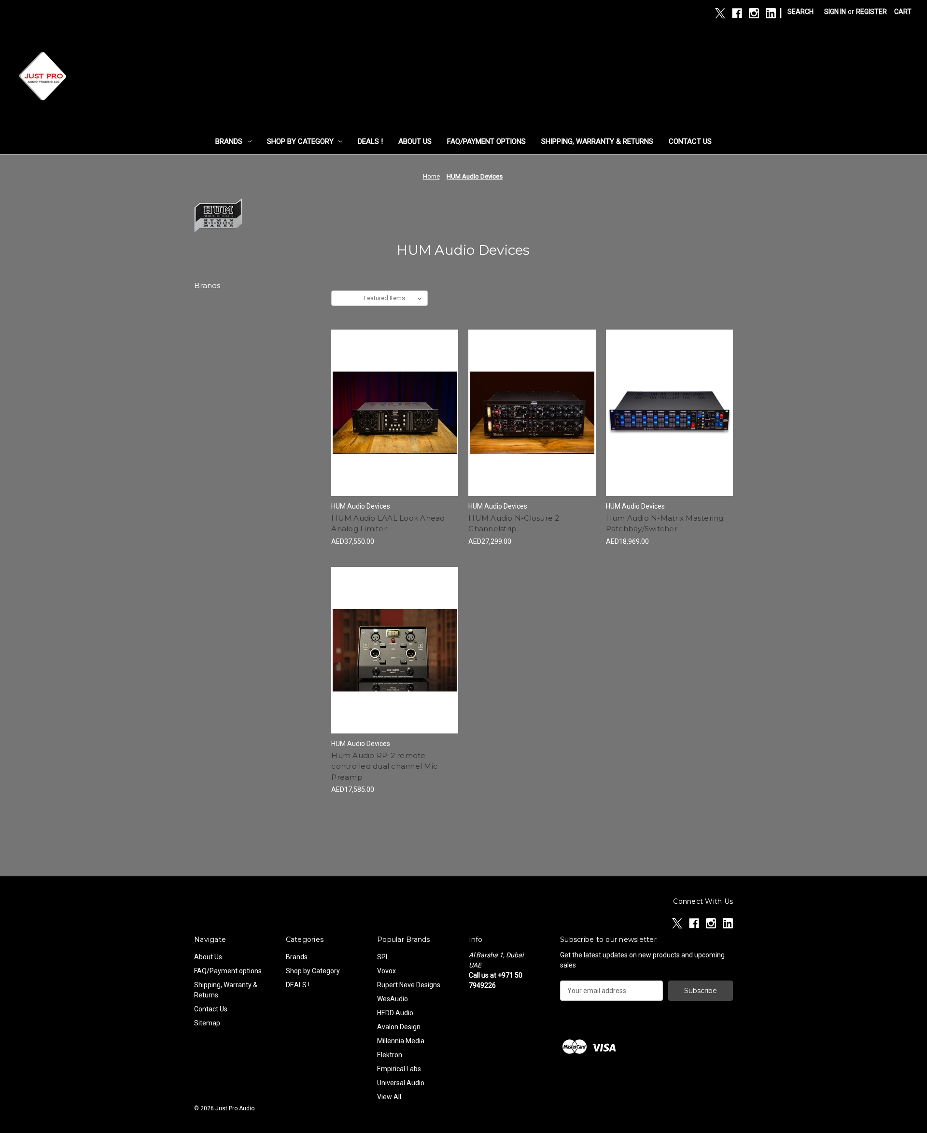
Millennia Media (218, 385)
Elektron (207, 399)
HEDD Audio (213, 358)
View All (206, 440)
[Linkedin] (771, 13)
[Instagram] (754, 13)
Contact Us (690, 141)
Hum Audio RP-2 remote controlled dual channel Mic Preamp (384, 766)
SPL (200, 303)
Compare (391, 413)
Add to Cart (395, 430)
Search (800, 11)
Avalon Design (216, 372)
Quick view (393, 396)
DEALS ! (370, 141)
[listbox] (394, 298)
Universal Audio (218, 427)
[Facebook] (737, 13)
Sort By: (347, 298)
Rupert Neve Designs (227, 330)
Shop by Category (300, 141)
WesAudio (210, 344)
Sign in (835, 11)
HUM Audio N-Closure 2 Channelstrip (513, 523)
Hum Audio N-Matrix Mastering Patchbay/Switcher (665, 523)
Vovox (204, 317)
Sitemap (207, 1023)
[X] (720, 13)
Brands (228, 141)
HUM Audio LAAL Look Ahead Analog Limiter (388, 523)
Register (871, 11)
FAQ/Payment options (486, 141)
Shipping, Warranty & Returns (597, 141)
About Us (415, 141)
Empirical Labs (217, 413)
